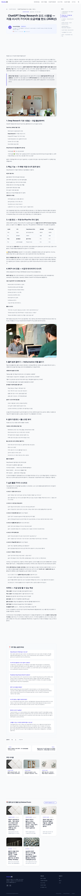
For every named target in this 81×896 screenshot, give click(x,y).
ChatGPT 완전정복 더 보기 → (50, 802)
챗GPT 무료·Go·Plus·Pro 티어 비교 (38, 261)
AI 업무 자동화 (67, 1)
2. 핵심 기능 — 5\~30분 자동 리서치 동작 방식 (66, 16)
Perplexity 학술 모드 (12, 214)
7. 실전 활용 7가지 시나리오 (66, 32)
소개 (60, 882)
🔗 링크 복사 (21, 739)
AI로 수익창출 (44, 1)
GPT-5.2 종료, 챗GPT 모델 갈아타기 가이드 (40, 79)
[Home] (6, 9)
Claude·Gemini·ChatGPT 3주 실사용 (28, 320)
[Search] (78, 2)
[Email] (10, 885)
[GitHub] (7, 885)
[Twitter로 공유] (12, 740)
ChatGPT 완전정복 (52, 1)
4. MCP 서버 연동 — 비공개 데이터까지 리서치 (66, 23)
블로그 (60, 880)
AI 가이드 (74, 1)
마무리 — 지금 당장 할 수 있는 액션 (67, 35)
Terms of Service (66, 893)
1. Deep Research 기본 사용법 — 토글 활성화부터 (67, 12)
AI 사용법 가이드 (43, 887)
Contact (73, 893)
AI (4, 2)
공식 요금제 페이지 (30, 254)
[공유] (15, 740)
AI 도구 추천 (60, 1)
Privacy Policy (58, 893)
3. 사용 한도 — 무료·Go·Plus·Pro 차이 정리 (67, 19)
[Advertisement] (31, 44)
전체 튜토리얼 (36, 1)
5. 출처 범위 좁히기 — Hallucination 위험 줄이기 (66, 27)
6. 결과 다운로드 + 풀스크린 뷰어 (67, 30)
